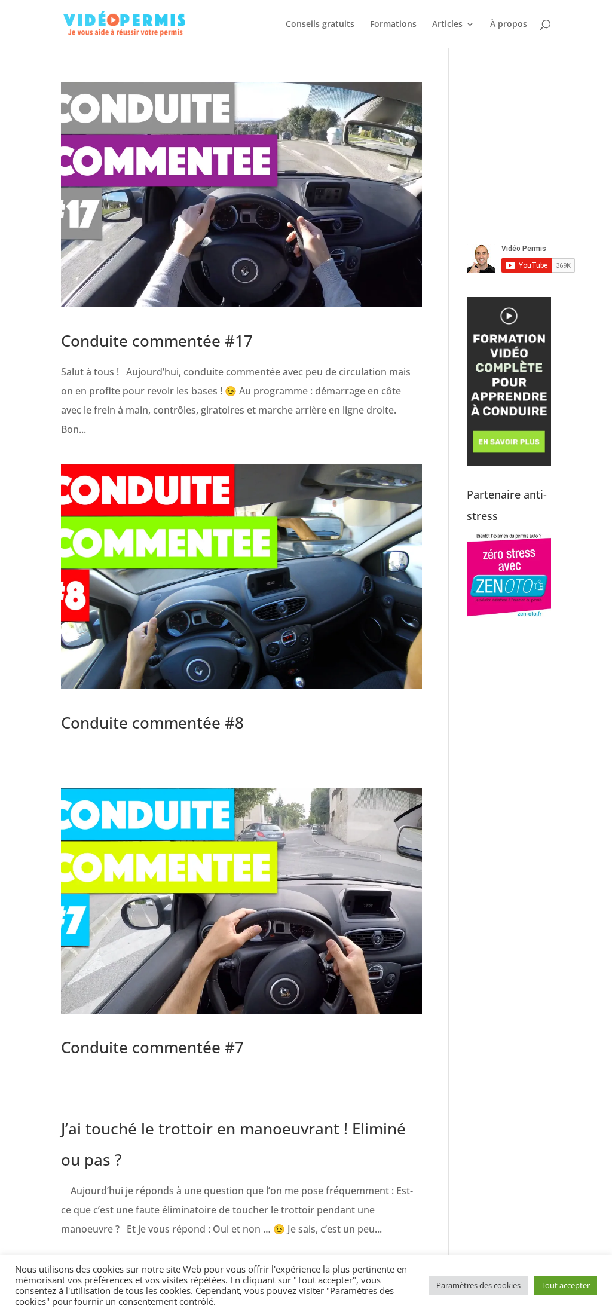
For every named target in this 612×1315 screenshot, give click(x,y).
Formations (393, 24)
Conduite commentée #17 (157, 340)
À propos (508, 24)
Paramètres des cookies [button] (478, 1285)
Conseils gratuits (320, 24)
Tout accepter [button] (565, 1285)
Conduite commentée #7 (152, 1047)
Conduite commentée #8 (152, 722)
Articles (447, 24)
